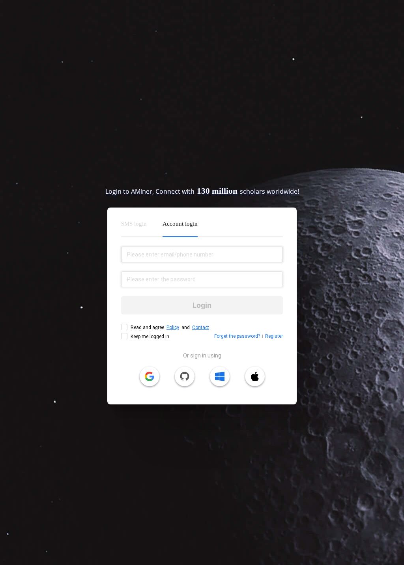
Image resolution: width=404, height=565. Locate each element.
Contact (200, 327)
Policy (172, 327)
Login (202, 305)
